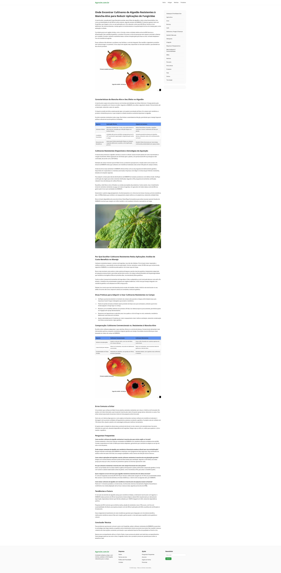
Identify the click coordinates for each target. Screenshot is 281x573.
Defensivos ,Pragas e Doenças (174, 31)
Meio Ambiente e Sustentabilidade (170, 50)
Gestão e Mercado (171, 35)
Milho (167, 55)
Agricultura (169, 17)
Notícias (176, 2)
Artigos (170, 2)
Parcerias (144, 562)
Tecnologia (169, 80)
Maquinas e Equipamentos (173, 46)
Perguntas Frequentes (148, 554)
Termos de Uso (123, 557)
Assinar (168, 558)
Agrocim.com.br (102, 2)
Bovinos (168, 24)
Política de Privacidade (125, 559)
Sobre (120, 554)
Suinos (168, 76)
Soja (167, 73)
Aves (167, 20)
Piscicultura (169, 65)
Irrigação (168, 42)
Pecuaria (168, 62)
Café (167, 28)
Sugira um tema (146, 559)
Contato (121, 562)
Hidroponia (169, 38)
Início (164, 2)
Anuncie (144, 557)
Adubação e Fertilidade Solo (173, 13)
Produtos (183, 2)
